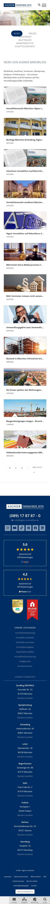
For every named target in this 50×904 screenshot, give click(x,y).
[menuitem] (39, 5)
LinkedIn (42, 528)
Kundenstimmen (25, 666)
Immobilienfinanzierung (25, 656)
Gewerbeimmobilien (25, 651)
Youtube (15, 528)
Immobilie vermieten (25, 642)
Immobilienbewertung (25, 632)
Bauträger (25, 40)
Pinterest (28, 528)
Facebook (35, 528)
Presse (32, 33)
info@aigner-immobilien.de (26, 520)
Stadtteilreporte (25, 46)
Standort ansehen (25, 698)
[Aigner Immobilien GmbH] (17, 5)
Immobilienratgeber (25, 647)
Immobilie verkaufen (25, 637)
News (17, 33)
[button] (14, 900)
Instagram (8, 528)
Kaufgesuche (25, 661)
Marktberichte (25, 43)
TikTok (21, 528)
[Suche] (39, 5)
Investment (25, 36)
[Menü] (42, 5)
